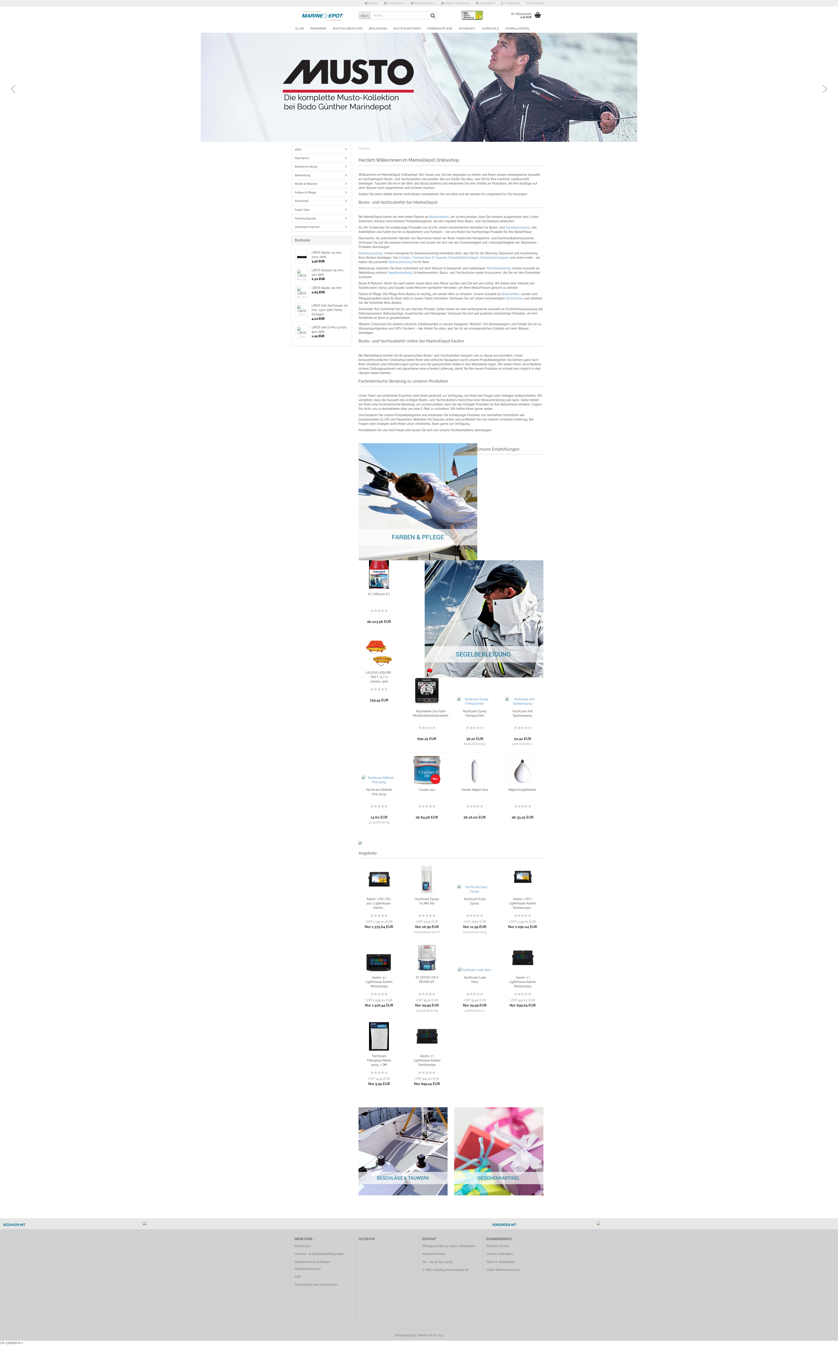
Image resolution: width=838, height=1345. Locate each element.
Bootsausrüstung (347, 28)
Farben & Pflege (439, 28)
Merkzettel (536, 3)
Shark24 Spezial (517, 28)
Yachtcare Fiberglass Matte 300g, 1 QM (379, 1060)
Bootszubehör (439, 217)
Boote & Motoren (407, 28)
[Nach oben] (826, 1338)
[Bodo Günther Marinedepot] (323, 15)
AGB (298, 1276)
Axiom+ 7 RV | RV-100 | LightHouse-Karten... (379, 903)
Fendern (405, 257)
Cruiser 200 (427, 789)
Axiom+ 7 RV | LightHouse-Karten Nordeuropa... (522, 903)
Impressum (303, 1246)
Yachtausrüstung (518, 227)
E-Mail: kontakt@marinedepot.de (445, 1270)
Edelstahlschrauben (495, 257)
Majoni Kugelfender (522, 789)
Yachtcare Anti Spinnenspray (522, 713)
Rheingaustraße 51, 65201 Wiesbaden (449, 1246)
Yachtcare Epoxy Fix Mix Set (427, 901)
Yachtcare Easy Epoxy (475, 901)
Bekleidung (378, 28)
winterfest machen (307, 227)
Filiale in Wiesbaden (456, 3)
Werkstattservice (424, 3)
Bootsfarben (510, 294)
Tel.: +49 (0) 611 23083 (437, 1262)
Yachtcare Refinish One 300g (379, 792)
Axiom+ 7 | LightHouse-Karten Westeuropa (522, 982)
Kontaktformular (433, 1254)
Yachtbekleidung (498, 268)
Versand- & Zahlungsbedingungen (319, 1254)
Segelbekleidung (400, 272)
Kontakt (372, 3)
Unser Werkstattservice (503, 1270)
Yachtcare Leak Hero (475, 980)
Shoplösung (403, 1335)
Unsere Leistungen (499, 1254)
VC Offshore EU (379, 594)
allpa (299, 28)
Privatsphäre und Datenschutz (316, 1284)
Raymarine (318, 28)
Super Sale (490, 28)
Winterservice (395, 3)
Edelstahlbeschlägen (463, 257)
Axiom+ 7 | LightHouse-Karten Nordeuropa (427, 1060)
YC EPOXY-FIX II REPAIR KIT (427, 980)
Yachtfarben (515, 298)
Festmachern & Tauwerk (429, 257)
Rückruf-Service (497, 1246)
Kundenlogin (511, 3)
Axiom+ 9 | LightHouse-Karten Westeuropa (379, 982)
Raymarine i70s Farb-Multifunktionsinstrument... (431, 713)
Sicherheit (467, 28)
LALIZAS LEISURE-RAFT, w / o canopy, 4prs (379, 677)
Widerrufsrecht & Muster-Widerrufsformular (313, 1265)
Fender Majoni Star (474, 789)
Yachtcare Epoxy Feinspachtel (475, 713)
